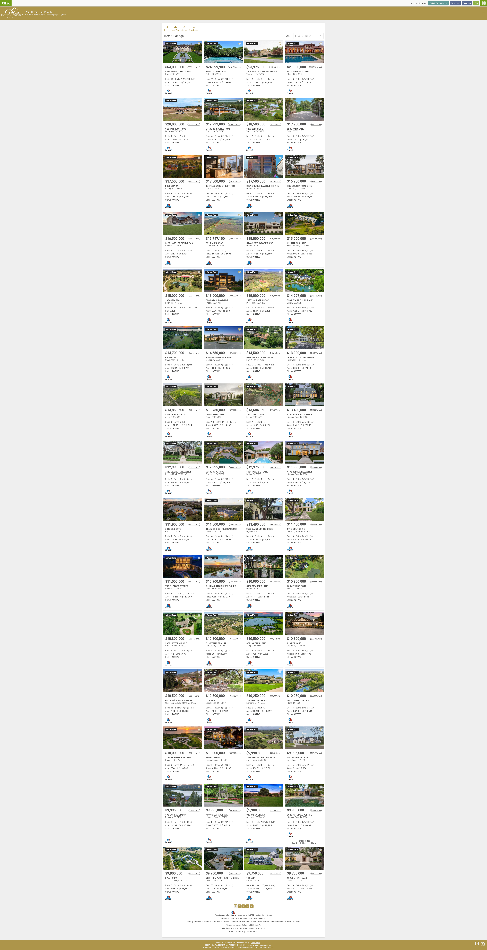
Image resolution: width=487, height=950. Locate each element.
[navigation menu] (483, 3)
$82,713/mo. (235, 239)
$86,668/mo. (194, 239)
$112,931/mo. (315, 67)
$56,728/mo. (194, 639)
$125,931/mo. (275, 67)
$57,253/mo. (235, 582)
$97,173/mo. (275, 124)
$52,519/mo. (275, 753)
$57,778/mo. (194, 582)
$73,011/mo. (316, 353)
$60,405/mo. (235, 525)
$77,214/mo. (194, 353)
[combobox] (307, 36)
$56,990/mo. (316, 582)
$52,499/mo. (316, 753)
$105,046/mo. (234, 124)
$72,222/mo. (235, 410)
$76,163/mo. (275, 353)
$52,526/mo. (194, 753)
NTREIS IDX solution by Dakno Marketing (243, 931)
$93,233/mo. (316, 124)
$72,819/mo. (194, 410)
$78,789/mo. (275, 239)
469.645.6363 (241, 945)
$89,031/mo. (316, 182)
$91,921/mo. (194, 182)
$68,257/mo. (194, 467)
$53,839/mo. (275, 696)
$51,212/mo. (275, 873)
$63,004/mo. (316, 467)
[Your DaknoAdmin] (6, 3)
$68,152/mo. (275, 467)
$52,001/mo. (316, 810)
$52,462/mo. (275, 810)
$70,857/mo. (316, 410)
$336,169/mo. (193, 67)
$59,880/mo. (316, 525)
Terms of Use (255, 943)
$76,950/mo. (235, 353)
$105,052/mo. (193, 124)
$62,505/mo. (194, 525)
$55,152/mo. (275, 639)
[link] (167, 29)
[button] (175, 29)
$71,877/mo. (275, 410)
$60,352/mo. (275, 525)
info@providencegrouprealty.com (259, 945)
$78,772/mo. (316, 296)
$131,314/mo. (234, 67)
